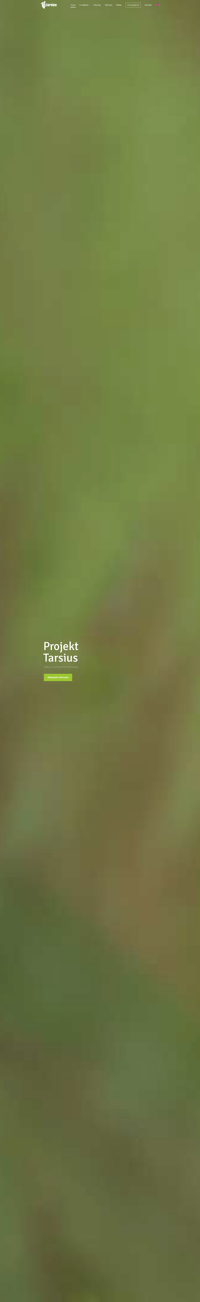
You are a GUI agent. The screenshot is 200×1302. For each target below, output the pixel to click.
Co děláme (83, 5)
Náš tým (108, 5)
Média (119, 5)
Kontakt (148, 5)
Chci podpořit (133, 5)
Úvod (73, 5)
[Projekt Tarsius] (49, 5)
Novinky (97, 5)
